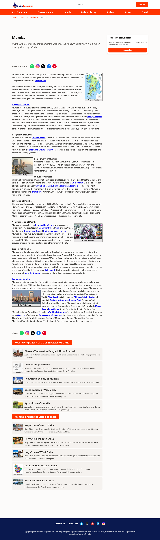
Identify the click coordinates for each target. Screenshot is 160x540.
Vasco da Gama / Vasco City (40, 390)
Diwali (56, 186)
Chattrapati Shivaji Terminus (40, 149)
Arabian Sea (40, 80)
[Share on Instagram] (37, 66)
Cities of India (32, 17)
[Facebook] (81, 524)
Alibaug (77, 297)
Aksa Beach (53, 297)
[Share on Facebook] (49, 66)
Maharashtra (45, 228)
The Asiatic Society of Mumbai (41, 378)
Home (14, 17)
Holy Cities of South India (39, 438)
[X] (87, 524)
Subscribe (127, 50)
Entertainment (45, 12)
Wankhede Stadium (57, 312)
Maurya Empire (94, 116)
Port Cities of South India (39, 480)
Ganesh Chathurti (43, 186)
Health (67, 12)
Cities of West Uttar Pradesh (41, 465)
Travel (145, 12)
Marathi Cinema (32, 273)
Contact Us (60, 523)
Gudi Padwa (77, 182)
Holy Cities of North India (39, 425)
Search (142, 5)
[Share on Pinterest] (54, 66)
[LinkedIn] (98, 524)
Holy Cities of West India (38, 452)
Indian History (88, 12)
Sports (128, 12)
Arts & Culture (19, 12)
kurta (40, 192)
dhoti (34, 192)
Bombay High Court (44, 225)
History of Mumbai (21, 104)
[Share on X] (43, 66)
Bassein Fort (75, 300)
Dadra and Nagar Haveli (54, 231)
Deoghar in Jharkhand (37, 364)
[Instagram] (103, 524)
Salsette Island (38, 137)
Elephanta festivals (69, 186)
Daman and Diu (31, 231)
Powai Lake (53, 309)
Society (110, 12)
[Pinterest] (92, 524)
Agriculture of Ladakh (37, 403)
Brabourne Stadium (59, 300)
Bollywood (50, 270)
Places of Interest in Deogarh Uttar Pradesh (50, 351)
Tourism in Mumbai (21, 279)
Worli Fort (21, 315)
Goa (57, 228)
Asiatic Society (89, 297)
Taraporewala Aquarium (50, 315)
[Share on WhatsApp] (32, 66)
